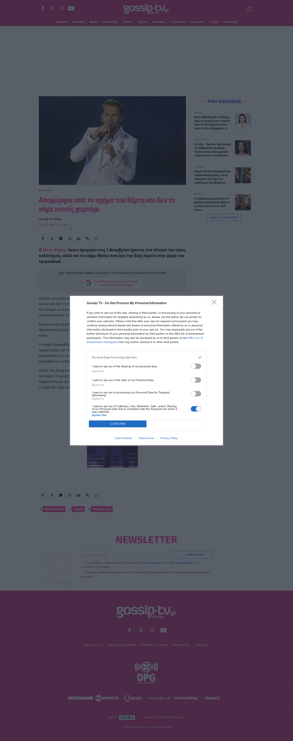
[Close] (215, 303)
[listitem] (146, 357)
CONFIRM (117, 423)
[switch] (196, 366)
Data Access (146, 438)
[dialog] (146, 371)
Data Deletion (124, 438)
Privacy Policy (169, 438)
